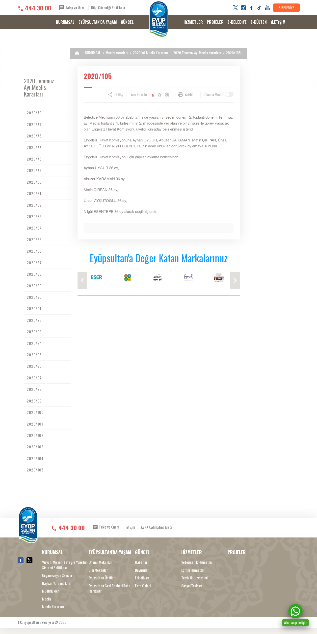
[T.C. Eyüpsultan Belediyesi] (158, 19)
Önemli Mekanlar (100, 562)
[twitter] (235, 7)
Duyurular (142, 570)
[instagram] (243, 7)
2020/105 (233, 52)
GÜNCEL (127, 22)
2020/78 (34, 159)
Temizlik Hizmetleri (194, 577)
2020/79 (34, 170)
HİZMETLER (193, 22)
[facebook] (251, 7)
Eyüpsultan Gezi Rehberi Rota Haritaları (109, 588)
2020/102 (35, 435)
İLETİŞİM (278, 22)
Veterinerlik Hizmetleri (197, 562)
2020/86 (34, 251)
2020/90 (34, 297)
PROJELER (215, 22)
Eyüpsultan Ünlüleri (102, 577)
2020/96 (34, 366)
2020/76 (34, 135)
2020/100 (35, 412)
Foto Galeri (143, 585)
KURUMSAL (65, 22)
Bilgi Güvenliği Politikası (108, 7)
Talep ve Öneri (75, 7)
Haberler (141, 562)
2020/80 (34, 182)
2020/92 (34, 320)
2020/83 (34, 216)
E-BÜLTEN (259, 22)
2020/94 (34, 343)
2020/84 (34, 228)
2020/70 (34, 112)
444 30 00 (38, 7)
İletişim (130, 527)
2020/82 (34, 205)
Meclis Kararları (117, 52)
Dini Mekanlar (98, 570)
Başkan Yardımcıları (56, 583)
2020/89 (34, 285)
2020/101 (35, 424)
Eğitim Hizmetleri (193, 570)
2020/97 (34, 377)
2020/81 (34, 193)
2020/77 (34, 147)
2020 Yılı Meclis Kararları (150, 52)
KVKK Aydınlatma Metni (157, 527)
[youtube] (267, 7)
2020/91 (34, 308)
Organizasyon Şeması (57, 575)
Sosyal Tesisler (191, 585)
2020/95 (34, 354)
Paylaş (118, 94)
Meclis (46, 598)
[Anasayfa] (77, 53)
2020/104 (35, 458)
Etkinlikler (142, 577)
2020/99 (34, 400)
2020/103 (35, 446)
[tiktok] (259, 7)
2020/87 (34, 262)
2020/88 (34, 274)
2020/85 (34, 239)
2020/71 (34, 124)
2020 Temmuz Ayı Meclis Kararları (197, 52)
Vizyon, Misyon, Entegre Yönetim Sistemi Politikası (64, 565)
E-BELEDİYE (286, 7)
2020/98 (34, 389)
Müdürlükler (50, 591)
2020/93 (34, 331)
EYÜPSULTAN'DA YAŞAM (98, 22)
